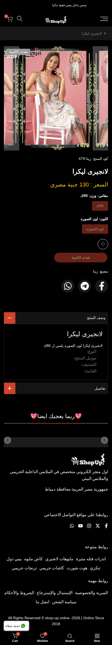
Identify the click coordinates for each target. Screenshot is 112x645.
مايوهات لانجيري (59, 559)
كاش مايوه (33, 559)
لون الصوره (95, 230)
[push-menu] (104, 19)
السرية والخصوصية (91, 592)
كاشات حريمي (51, 568)
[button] (103, 244)
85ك (100, 206)
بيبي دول (14, 559)
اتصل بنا (42, 602)
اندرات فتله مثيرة (91, 559)
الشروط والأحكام (19, 592)
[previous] (104, 440)
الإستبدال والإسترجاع (54, 592)
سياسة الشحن (64, 602)
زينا (95, 271)
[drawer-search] (20, 19)
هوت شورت (77, 568)
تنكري (95, 568)
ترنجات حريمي (24, 568)
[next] (7, 440)
